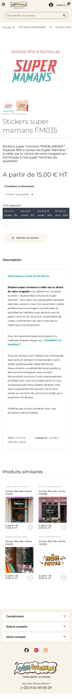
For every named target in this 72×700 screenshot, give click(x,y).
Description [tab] (12, 260)
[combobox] (36, 15)
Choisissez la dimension (19, 186)
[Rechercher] (65, 15)
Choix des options (28, 527)
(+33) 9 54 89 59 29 (35, 688)
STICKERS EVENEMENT (32, 27)
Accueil (7, 27)
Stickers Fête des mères (15, 113)
